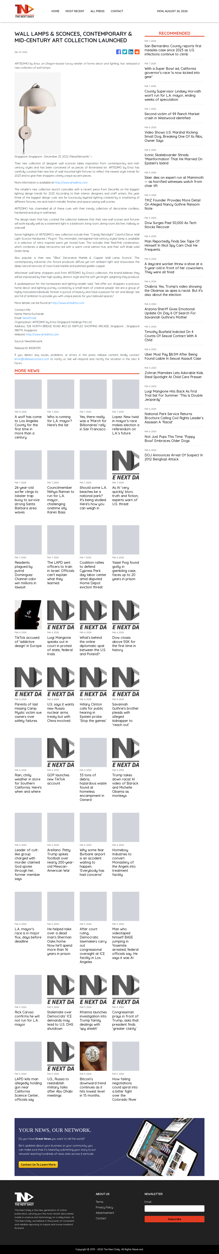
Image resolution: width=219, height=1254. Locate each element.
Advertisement (105, 1212)
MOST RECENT (75, 11)
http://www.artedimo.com (71, 182)
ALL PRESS (98, 11)
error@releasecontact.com (32, 359)
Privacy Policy (104, 1207)
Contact (101, 1218)
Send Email (29, 318)
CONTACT (117, 11)
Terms (99, 1202)
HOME (55, 11)
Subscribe (174, 1219)
